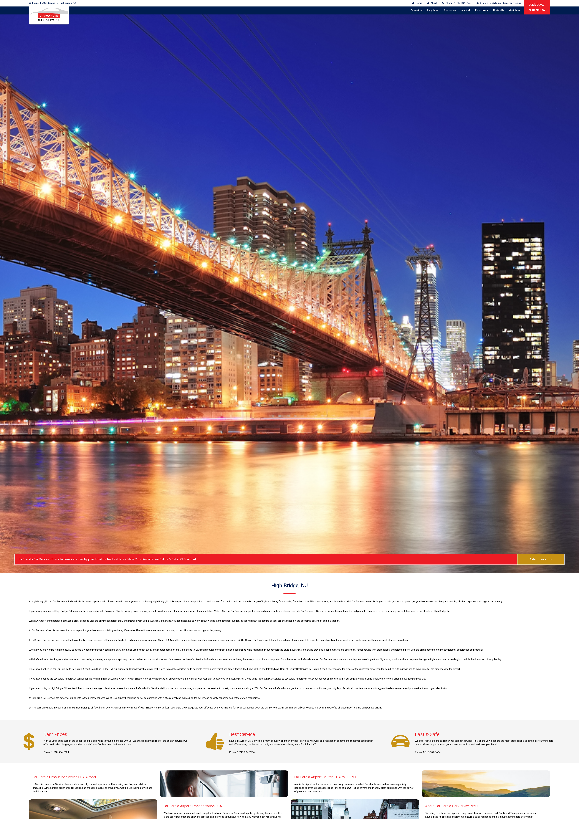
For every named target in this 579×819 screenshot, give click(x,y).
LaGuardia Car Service (43, 3)
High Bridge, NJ (68, 3)
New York (465, 10)
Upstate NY (498, 10)
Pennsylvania (481, 10)
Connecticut (416, 10)
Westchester (515, 10)
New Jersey (450, 10)
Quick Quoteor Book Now (537, 7)
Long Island (433, 10)
